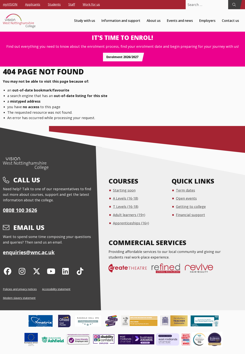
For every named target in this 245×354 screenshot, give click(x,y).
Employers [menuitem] (207, 20)
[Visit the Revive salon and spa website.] (201, 270)
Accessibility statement (56, 289)
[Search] (234, 4)
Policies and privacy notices (20, 289)
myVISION (10, 4)
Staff (71, 4)
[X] (36, 271)
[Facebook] (7, 271)
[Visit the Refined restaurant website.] (168, 270)
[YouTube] (51, 271)
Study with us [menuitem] (84, 20)
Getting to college (191, 206)
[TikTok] (80, 271)
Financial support (190, 214)
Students (54, 4)
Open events (186, 198)
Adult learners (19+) (129, 214)
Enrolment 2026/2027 (122, 57)
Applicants (32, 4)
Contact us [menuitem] (230, 20)
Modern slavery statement (19, 298)
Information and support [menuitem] (120, 20)
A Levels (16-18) (125, 198)
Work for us (91, 4)
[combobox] (207, 4)
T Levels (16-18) (125, 206)
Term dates (185, 190)
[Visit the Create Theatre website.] (130, 270)
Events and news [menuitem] (180, 20)
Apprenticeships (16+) (131, 223)
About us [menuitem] (154, 20)
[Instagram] (22, 271)
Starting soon (124, 190)
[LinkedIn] (65, 271)
